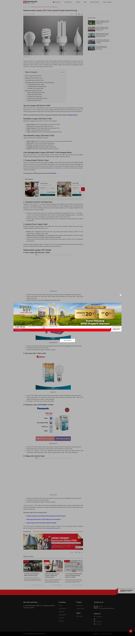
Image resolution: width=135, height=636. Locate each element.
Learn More (67, 340)
